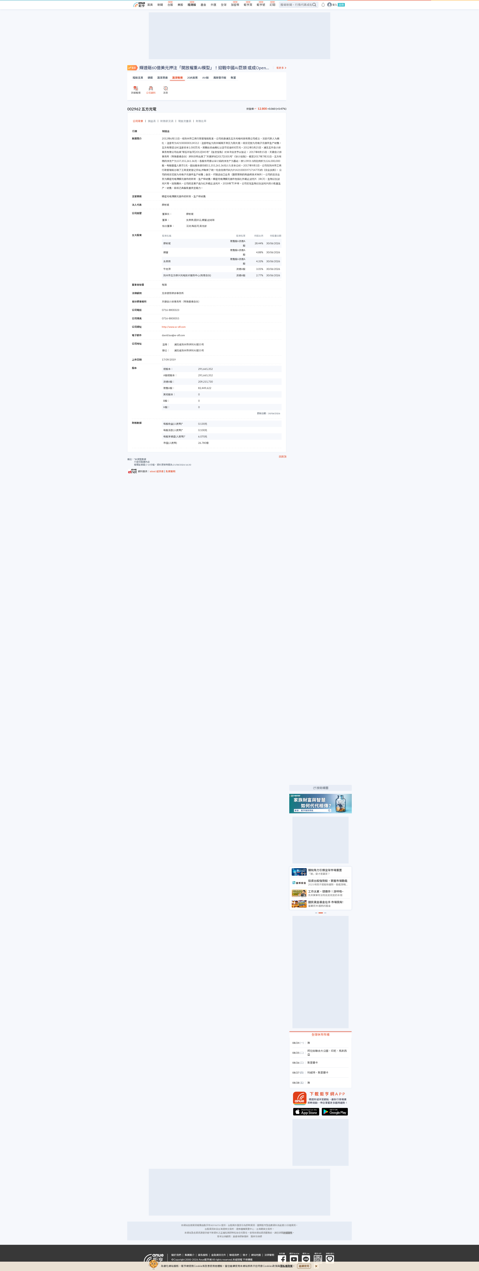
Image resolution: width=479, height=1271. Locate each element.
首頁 (150, 4)
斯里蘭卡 (312, 1062)
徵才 (245, 1255)
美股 (180, 4)
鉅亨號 (261, 4)
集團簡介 (189, 1255)
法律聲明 (269, 1255)
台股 (170, 4)
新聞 (160, 4)
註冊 (341, 4)
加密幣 (235, 4)
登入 (334, 5)
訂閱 (272, 4)
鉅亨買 (248, 4)
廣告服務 (203, 1255)
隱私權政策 (286, 1265)
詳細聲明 (287, 1232)
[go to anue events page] (323, 4)
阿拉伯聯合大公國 (317, 1050)
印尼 (333, 1050)
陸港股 (192, 4)
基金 (203, 4)
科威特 (311, 1072)
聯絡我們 (234, 1255)
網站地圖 (256, 1255)
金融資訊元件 (218, 1255)
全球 (223, 4)
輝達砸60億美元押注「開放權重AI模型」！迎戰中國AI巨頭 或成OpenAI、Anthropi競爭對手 (204, 67)
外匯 (213, 4)
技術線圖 (322, 788)
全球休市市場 (320, 1034)
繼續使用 (304, 1266)
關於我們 (176, 1255)
